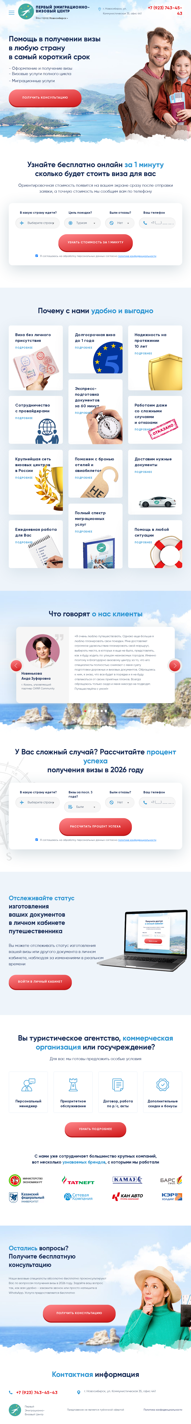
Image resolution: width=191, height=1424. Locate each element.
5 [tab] (102, 711)
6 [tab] (106, 711)
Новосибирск (57, 18)
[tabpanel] (95, 665)
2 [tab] (89, 711)
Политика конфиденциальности (163, 1410)
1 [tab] (85, 711)
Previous (16, 665)
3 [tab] (93, 711)
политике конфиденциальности (137, 256)
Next (174, 665)
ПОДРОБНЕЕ (24, 347)
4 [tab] (97, 711)
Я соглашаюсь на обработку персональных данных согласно (98, 256)
